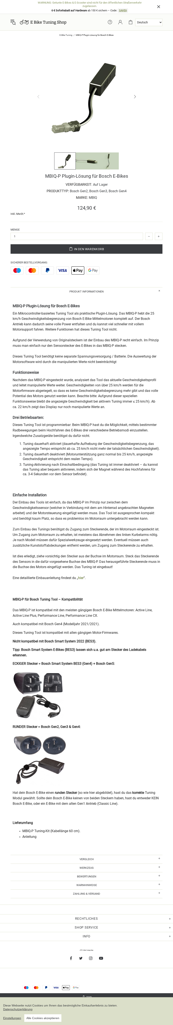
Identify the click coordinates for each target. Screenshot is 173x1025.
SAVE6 (123, 10)
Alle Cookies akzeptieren (42, 1018)
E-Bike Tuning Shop (43, 22)
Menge (15, 229)
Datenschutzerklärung (17, 1009)
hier (81, 578)
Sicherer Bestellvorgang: (29, 262)
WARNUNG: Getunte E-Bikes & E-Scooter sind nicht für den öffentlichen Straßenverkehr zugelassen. (90, 4)
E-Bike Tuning (65, 35)
